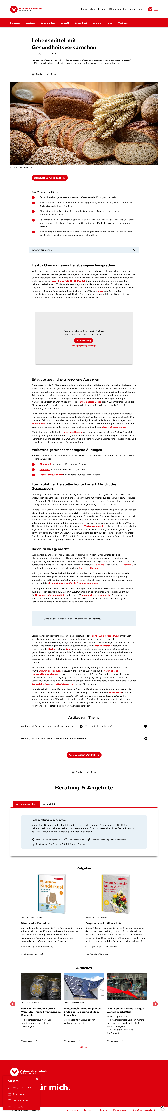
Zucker (52, 649)
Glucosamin (46, 464)
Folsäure (99, 564)
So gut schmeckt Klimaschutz (103, 923)
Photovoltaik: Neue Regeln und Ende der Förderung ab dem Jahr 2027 (83, 1012)
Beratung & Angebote (47, 177)
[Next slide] (155, 1003)
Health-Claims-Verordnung (104, 635)
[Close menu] (36, 1078)
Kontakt (103, 1110)
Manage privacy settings (84, 345)
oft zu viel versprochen (114, 426)
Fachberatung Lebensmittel (49, 820)
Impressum (89, 1110)
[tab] (82, 1047)
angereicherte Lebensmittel (96, 595)
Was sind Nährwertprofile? (98, 726)
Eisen (81, 568)
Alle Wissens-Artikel (82, 755)
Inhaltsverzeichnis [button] (42, 250)
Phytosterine (38, 423)
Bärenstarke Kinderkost (35, 923)
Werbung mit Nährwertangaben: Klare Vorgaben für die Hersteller (54, 738)
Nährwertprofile (104, 645)
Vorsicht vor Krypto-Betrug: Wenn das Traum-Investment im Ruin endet (41, 1012)
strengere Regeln (73, 432)
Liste (100, 290)
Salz (68, 649)
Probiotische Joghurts (51, 474)
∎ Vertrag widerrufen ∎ (144, 1110)
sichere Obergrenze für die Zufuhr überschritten (73, 583)
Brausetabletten (40, 684)
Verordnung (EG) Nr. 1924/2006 (68, 281)
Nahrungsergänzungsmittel (49, 595)
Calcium (94, 568)
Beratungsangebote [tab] (26, 804)
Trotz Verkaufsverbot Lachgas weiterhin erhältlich (125, 1010)
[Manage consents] (163, 1108)
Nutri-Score (115, 692)
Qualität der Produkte (50, 670)
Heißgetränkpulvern (64, 684)
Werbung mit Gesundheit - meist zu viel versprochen (47, 726)
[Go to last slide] (12, 1003)
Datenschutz (72, 1110)
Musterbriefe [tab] (49, 804)
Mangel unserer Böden (90, 401)
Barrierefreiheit (120, 1110)
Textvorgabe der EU (94, 526)
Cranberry (45, 469)
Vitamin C (128, 564)
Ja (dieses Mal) (83, 340)
